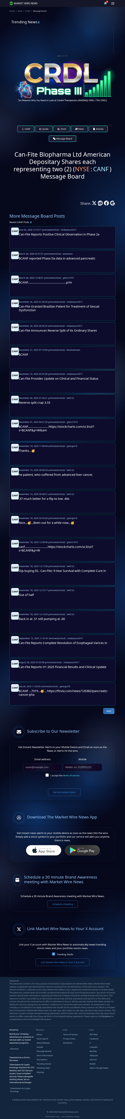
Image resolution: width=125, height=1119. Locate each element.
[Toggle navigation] (112, 3)
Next (108, 711)
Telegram (94, 1055)
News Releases (43, 1042)
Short (63, 128)
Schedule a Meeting (62, 904)
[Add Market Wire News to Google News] (112, 204)
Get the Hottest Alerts (64, 792)
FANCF (24, 37)
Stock (20, 11)
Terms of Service (70, 1034)
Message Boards (44, 1051)
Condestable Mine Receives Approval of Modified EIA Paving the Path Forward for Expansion (86, 49)
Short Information (45, 1055)
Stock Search (42, 1038)
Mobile (82, 759)
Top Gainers (42, 1059)
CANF (27, 11)
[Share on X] (94, 204)
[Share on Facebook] (106, 204)
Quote (45, 128)
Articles (99, 128)
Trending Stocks (65, 954)
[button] (98, 3)
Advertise (14, 1048)
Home (12, 11)
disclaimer (106, 1016)
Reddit (93, 1063)
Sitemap (40, 1072)
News (81, 128)
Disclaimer (67, 1042)
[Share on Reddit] (100, 204)
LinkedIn (94, 1047)
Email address (42, 759)
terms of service (71, 775)
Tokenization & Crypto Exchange (20, 1090)
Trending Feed (43, 1068)
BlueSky (93, 1051)
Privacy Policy (69, 1038)
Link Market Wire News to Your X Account (62, 962)
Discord (93, 1059)
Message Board (64, 138)
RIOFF (76, 37)
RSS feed (93, 1034)
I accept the (64, 775)
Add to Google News (99, 1068)
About (39, 1034)
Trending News (24, 21)
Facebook (94, 1038)
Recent (19, 222)
